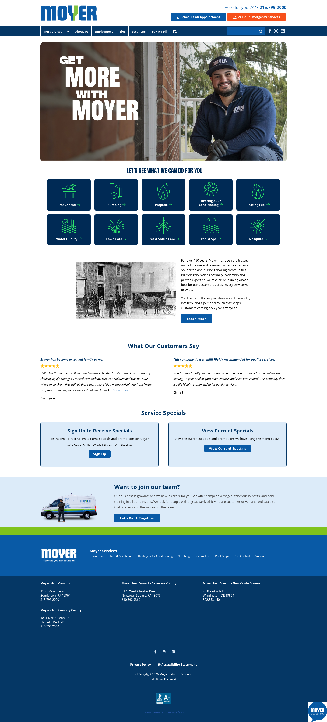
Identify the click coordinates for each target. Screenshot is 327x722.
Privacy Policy (140, 664)
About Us (81, 31)
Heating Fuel (202, 556)
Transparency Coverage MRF (163, 712)
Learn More (196, 318)
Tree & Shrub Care (121, 556)
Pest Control (242, 556)
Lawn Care (98, 556)
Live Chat (317, 712)
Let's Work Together (137, 518)
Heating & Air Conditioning (155, 556)
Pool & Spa (222, 556)
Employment (104, 31)
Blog (122, 31)
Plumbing (183, 556)
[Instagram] (276, 31)
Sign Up (99, 454)
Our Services (53, 31)
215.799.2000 (273, 7)
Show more (120, 390)
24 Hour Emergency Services (258, 17)
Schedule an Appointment (200, 17)
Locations (139, 31)
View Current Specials (227, 448)
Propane (259, 556)
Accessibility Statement (179, 664)
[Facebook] (270, 31)
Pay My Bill (160, 31)
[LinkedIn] (283, 31)
